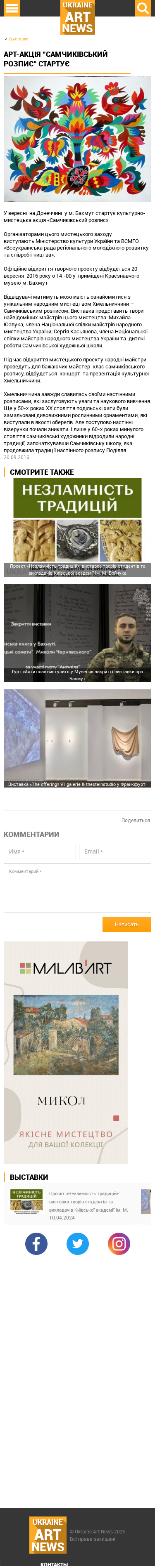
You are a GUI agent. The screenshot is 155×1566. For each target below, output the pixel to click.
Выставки (19, 39)
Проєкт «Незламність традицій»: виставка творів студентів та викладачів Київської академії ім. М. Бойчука (88, 1202)
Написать (127, 924)
